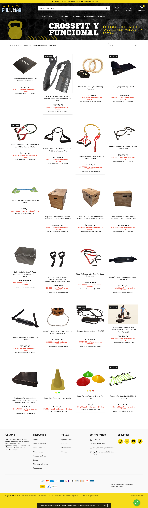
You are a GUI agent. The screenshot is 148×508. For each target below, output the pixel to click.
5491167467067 (99, 440)
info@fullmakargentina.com (103, 448)
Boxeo (35, 460)
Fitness (35, 440)
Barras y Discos (39, 448)
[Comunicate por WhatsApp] (136, 502)
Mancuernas (38, 452)
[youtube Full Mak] (133, 441)
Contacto (102, 17)
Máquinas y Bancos (40, 464)
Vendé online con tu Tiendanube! (122, 485)
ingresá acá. (76, 496)
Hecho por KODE (117, 487)
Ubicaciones (89, 17)
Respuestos (37, 468)
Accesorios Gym (39, 456)
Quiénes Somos (62, 17)
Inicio (11, 45)
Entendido (102, 505)
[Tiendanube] (137, 496)
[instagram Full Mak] (120, 441)
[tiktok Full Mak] (140, 441)
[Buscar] (107, 8)
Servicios (77, 17)
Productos (46, 17)
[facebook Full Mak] (126, 441)
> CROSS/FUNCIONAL (23, 45)
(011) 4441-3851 (99, 444)
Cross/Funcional (39, 444)
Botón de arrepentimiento (90, 496)
